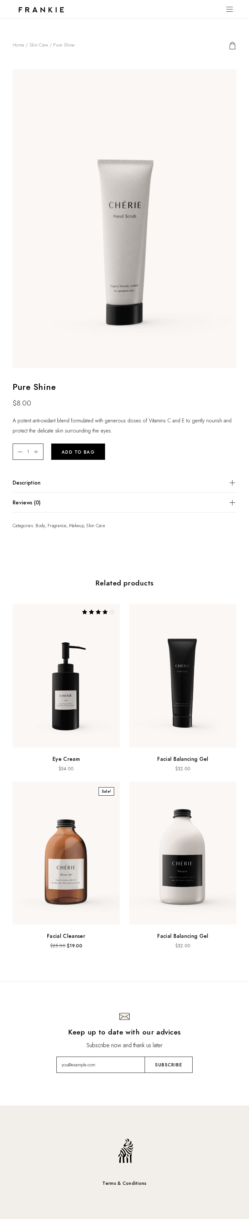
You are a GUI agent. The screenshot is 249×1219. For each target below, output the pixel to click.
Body (40, 525)
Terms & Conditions (124, 1183)
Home (18, 45)
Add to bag (78, 452)
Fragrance (57, 525)
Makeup (76, 525)
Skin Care (39, 45)
